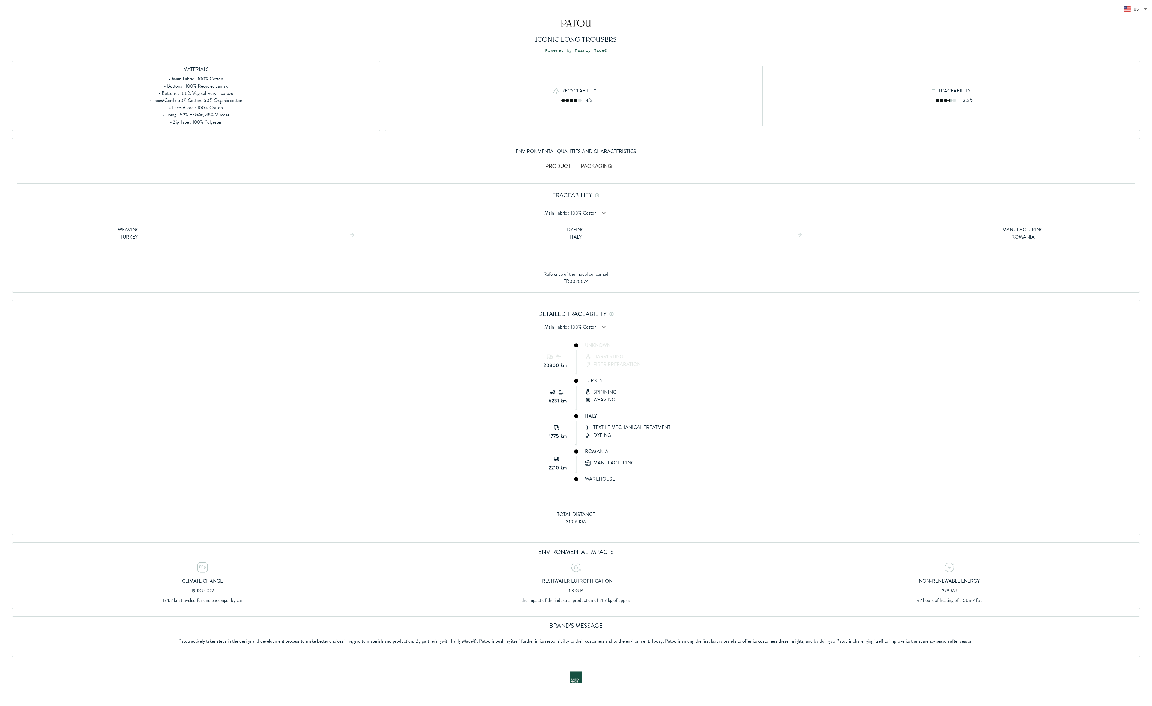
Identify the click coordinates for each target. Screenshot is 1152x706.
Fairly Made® (591, 50)
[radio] (563, 100)
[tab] (558, 165)
